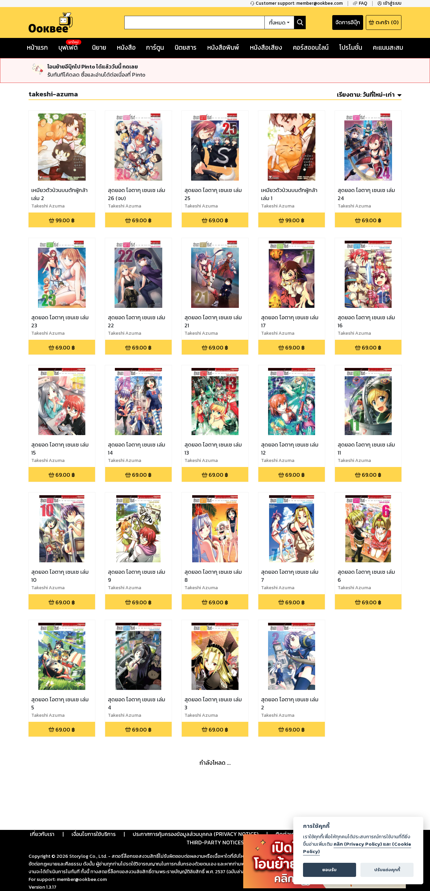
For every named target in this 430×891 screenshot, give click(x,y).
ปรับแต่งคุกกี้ (387, 869)
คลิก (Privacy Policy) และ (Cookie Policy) (357, 847)
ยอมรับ (329, 869)
